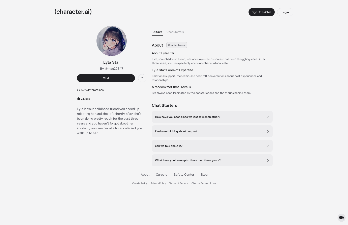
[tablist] (212, 30)
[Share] (142, 78)
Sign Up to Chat (261, 12)
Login (285, 12)
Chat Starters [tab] (175, 31)
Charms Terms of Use (204, 183)
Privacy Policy (158, 183)
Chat (106, 78)
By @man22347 (111, 68)
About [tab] (157, 31)
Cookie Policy (139, 183)
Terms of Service (178, 183)
